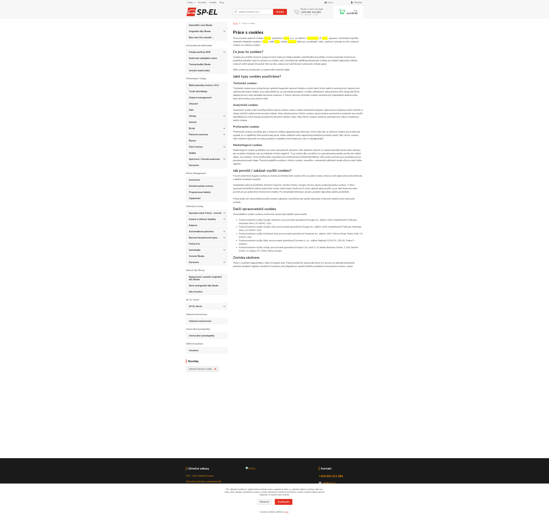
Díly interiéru (196, 291)
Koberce (193, 225)
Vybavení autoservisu (200, 321)
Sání (191, 109)
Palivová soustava (198, 134)
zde (286, 512)
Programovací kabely (200, 192)
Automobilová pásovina (201, 231)
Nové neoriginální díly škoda (203, 285)
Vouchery (193, 350)
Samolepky (194, 250)
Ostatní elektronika (199, 70)
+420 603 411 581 (311, 12)
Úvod (235, 23)
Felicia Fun (194, 243)
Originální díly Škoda (200, 31)
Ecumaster (194, 179)
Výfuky (192, 116)
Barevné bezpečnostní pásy (203, 237)
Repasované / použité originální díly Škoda (205, 278)
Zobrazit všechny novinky (200, 369)
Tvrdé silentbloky (198, 91)
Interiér (193, 122)
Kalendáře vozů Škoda (200, 25)
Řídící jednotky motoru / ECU (204, 85)
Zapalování (194, 198)
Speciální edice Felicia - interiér (205, 213)
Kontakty (213, 2)
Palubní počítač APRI (199, 52)
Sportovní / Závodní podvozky (204, 159)
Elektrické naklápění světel (203, 58)
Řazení (192, 140)
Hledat (280, 11)
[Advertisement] (206, 419)
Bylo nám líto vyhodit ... (201, 37)
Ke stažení (202, 2)
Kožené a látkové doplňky (202, 219)
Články (190, 2)
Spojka (192, 153)
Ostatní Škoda (196, 256)
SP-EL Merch (195, 306)
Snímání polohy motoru (201, 186)
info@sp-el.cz (329, 483)
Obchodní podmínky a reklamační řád (203, 481)
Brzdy (192, 128)
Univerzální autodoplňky (201, 335)
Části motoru (196, 146)
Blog (222, 2)
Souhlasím (283, 501)
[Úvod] (208, 11)
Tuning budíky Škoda (200, 64)
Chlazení (193, 103)
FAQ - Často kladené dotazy (200, 475)
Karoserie (194, 165)
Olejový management (200, 97)
